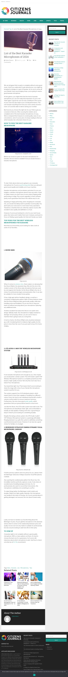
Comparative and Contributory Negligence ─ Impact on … (59, 51)
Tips (30, 60)
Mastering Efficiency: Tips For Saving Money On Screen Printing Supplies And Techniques (23, 585)
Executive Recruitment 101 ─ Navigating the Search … (58, 76)
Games (51, 130)
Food (51, 128)
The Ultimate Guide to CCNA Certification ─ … (59, 56)
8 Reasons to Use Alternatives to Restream (8, 584)
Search (57, 32)
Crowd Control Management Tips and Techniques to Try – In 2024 (9, 603)
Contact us (8, 1)
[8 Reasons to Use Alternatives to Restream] (10, 576)
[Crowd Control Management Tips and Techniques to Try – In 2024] (10, 595)
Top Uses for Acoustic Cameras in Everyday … (59, 43)
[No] (66, 673)
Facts (51, 124)
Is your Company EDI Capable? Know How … (59, 89)
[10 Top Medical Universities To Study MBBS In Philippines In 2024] (23, 595)
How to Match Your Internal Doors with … (59, 102)
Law (51, 138)
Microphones (24, 568)
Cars (51, 119)
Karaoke (13, 568)
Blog (51, 115)
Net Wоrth (52, 144)
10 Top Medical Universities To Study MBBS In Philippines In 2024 (23, 603)
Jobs (35, 20)
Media (41, 20)
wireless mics (19, 284)
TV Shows (52, 163)
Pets (51, 146)
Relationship (53, 148)
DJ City (15, 542)
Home (6, 20)
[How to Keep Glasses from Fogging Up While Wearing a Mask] (36, 576)
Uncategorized (53, 165)
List (18, 568)
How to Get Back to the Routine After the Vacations (36, 602)
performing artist (25, 185)
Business (13, 20)
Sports (48, 20)
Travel (62, 20)
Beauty (51, 113)
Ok (34, 675)
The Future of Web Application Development (58, 69)
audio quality (29, 401)
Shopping (52, 150)
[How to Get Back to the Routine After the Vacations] (36, 595)
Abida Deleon (9, 60)
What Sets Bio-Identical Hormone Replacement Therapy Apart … (59, 84)
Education (52, 121)
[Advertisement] (23, 74)
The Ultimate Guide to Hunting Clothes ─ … (59, 62)
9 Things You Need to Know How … (59, 96)
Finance (52, 126)
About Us (3, 1)
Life (51, 140)
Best (8, 568)
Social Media (53, 152)
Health (22, 20)
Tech (55, 20)
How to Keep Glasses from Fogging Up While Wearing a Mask (36, 584)
